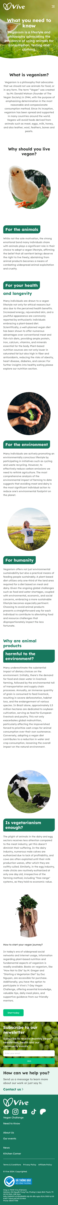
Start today (13, 1012)
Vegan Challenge (13, 1117)
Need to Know (11, 1123)
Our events (9, 1138)
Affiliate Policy (45, 1164)
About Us (8, 1132)
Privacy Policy (29, 1164)
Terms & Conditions (12, 1164)
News (6, 1147)
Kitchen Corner (12, 1153)
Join (29, 1061)
